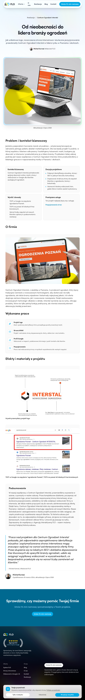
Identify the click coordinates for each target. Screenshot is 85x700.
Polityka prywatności (53, 690)
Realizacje (31, 18)
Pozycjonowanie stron (54, 205)
